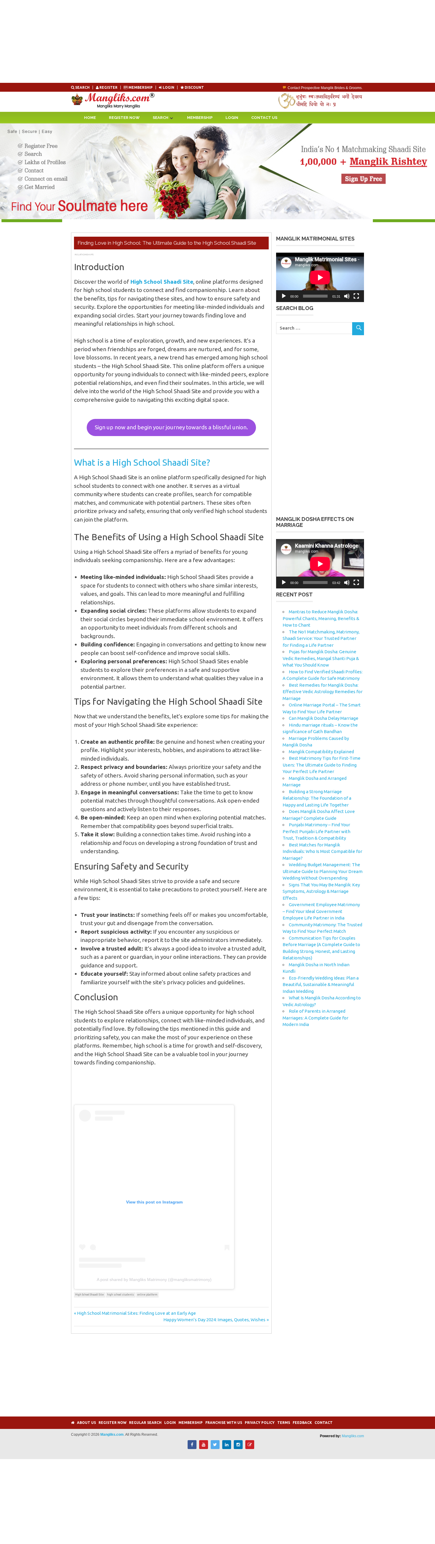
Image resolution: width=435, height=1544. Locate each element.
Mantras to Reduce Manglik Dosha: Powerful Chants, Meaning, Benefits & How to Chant (321, 618)
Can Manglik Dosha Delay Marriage (323, 718)
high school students (120, 1294)
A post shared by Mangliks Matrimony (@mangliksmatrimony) (154, 1279)
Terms (283, 1422)
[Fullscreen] (356, 296)
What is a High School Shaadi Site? (142, 462)
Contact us (264, 117)
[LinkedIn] (226, 1447)
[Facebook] (192, 1447)
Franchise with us (223, 1422)
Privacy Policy (260, 1422)
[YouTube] (203, 1447)
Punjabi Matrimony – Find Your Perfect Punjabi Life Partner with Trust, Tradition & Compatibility (316, 831)
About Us (86, 1422)
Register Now (124, 117)
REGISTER (108, 87)
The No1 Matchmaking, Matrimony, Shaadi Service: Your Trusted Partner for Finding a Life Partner (321, 638)
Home (90, 117)
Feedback (302, 1422)
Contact (324, 1422)
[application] (320, 277)
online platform (147, 1294)
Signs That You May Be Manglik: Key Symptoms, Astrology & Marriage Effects (321, 891)
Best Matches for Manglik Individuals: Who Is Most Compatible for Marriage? (322, 851)
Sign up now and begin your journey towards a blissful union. (171, 427)
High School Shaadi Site (89, 1294)
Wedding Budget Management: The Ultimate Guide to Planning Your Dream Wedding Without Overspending (322, 871)
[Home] (72, 1422)
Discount (194, 87)
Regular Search (145, 1422)
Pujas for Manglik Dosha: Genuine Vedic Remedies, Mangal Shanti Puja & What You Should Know (321, 658)
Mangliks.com (353, 1436)
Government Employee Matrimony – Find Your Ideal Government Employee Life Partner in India (321, 911)
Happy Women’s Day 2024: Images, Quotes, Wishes (214, 1319)
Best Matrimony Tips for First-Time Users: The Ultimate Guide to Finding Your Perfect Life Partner (321, 765)
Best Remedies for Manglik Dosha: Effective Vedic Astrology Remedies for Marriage (322, 692)
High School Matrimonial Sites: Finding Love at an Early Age (136, 1313)
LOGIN (168, 87)
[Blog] (249, 1447)
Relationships (84, 254)
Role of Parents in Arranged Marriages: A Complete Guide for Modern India (315, 1018)
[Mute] (347, 296)
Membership (141, 87)
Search (82, 87)
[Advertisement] (177, 41)
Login (231, 117)
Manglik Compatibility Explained (321, 751)
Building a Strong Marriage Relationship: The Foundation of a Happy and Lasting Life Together (317, 798)
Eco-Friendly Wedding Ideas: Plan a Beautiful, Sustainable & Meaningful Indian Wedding (321, 984)
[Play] (284, 296)
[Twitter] (215, 1447)
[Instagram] (238, 1447)
